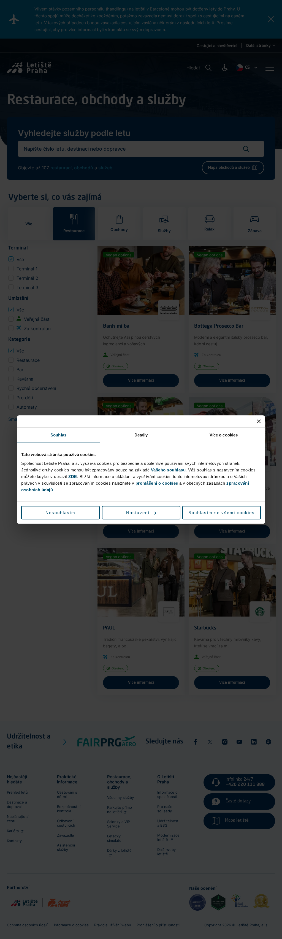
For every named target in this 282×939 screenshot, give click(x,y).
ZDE (72, 476)
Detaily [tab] (141, 435)
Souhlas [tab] (58, 435)
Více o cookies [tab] (224, 435)
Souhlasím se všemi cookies (221, 512)
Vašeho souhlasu (168, 470)
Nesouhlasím (60, 512)
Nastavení (138, 512)
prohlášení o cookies (156, 483)
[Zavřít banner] (259, 421)
